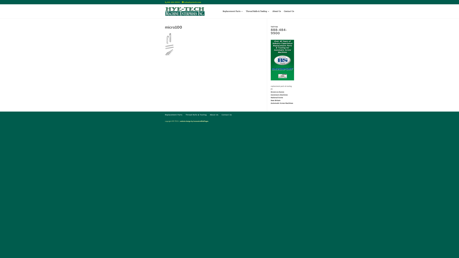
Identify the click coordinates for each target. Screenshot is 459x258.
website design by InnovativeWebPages (194, 121)
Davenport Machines (279, 95)
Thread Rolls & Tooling (256, 11)
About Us (276, 11)
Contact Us (289, 11)
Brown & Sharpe (277, 92)
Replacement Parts (231, 11)
